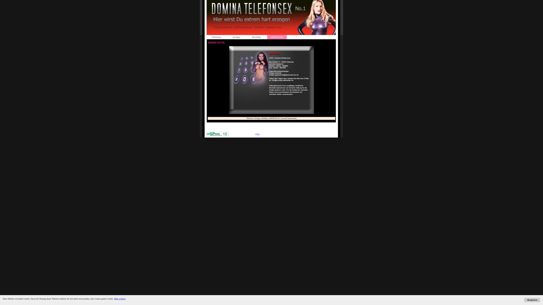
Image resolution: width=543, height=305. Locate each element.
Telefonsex (250, 118)
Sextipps (257, 118)
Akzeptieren (532, 300)
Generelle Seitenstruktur (289, 118)
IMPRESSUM (274, 118)
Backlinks (265, 118)
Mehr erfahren (120, 299)
